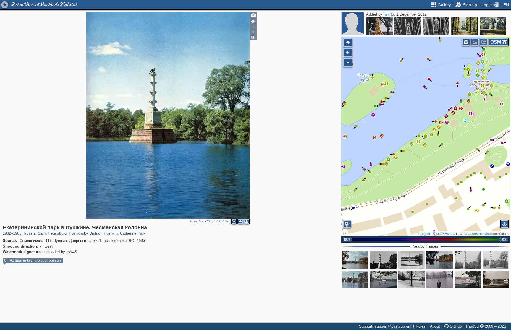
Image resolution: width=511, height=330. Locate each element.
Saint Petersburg (52, 233)
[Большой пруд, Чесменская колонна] (411, 279)
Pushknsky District (85, 233)
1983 (17, 233)
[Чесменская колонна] (355, 260)
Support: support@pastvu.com (385, 326)
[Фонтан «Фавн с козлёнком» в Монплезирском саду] (379, 26)
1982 (7, 233)
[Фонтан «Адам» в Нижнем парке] (436, 26)
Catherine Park (132, 233)
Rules (421, 326)
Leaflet (425, 233)
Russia (29, 233)
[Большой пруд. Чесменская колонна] (439, 260)
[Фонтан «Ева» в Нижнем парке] (407, 26)
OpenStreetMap (479, 233)
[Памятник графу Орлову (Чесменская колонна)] (411, 260)
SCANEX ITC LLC (449, 233)
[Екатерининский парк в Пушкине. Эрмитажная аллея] (464, 26)
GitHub (455, 326)
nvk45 (389, 14)
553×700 (205, 221)
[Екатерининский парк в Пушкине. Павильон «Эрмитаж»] (493, 26)
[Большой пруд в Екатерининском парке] (468, 279)
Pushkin (111, 233)
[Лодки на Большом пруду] (383, 279)
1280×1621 (222, 221)
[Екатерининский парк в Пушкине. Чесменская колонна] (425, 136)
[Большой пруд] (439, 279)
